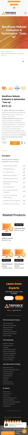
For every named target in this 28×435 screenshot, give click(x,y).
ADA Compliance (7, 329)
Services (15, 417)
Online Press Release (8, 355)
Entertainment (6, 406)
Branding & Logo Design (9, 333)
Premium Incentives (8, 371)
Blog (19, 417)
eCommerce (6, 395)
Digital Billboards (7, 375)
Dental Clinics (6, 391)
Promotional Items (8, 373)
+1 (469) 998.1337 (16, 310)
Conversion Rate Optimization (11, 369)
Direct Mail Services (8, 384)
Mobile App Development (10, 331)
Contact (7, 419)
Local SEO (5, 347)
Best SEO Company (8, 343)
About (10, 417)
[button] (23, 61)
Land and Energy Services (10, 398)
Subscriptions (9, 51)
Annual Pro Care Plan (7, 238)
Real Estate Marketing (9, 400)
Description (5, 150)
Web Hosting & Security (9, 325)
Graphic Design (7, 335)
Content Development (9, 357)
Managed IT (6, 378)
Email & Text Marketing (9, 351)
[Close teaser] (15, 431)
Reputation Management (9, 353)
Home (2, 51)
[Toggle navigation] (22, 13)
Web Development (8, 323)
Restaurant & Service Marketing (11, 402)
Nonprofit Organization (9, 404)
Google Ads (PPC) (8, 345)
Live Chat (5, 380)
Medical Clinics (7, 393)
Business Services (7, 382)
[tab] (14, 151)
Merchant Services (8, 367)
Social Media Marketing (9, 349)
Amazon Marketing (8, 359)
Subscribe (6, 234)
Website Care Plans (8, 327)
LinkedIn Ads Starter (19, 228)
